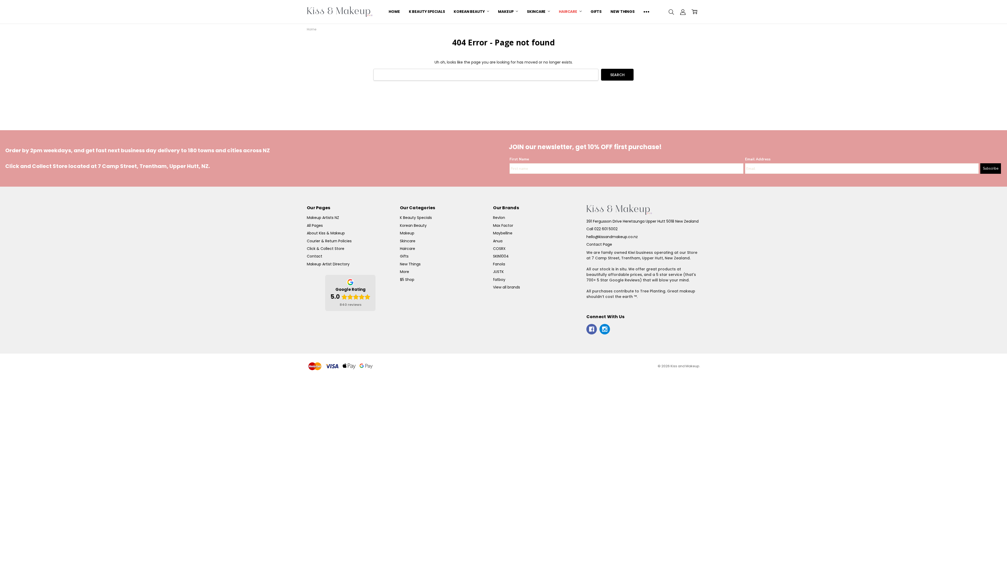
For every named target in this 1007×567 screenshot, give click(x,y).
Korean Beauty (469, 11)
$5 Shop (407, 279)
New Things (622, 11)
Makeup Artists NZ (323, 217)
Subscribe (990, 168)
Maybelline (502, 233)
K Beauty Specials (427, 11)
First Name (519, 159)
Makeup (506, 11)
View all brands (506, 287)
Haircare (568, 11)
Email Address (757, 159)
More (404, 271)
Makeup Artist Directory (328, 264)
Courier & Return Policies (329, 241)
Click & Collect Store (325, 248)
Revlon (499, 217)
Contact (314, 256)
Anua (497, 241)
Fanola (499, 264)
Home (394, 11)
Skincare (536, 11)
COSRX (499, 248)
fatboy (499, 279)
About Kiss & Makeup (326, 233)
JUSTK (498, 271)
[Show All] (646, 12)
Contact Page (599, 244)
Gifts (596, 11)
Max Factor (503, 225)
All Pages (315, 225)
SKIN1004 (501, 256)
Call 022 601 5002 (602, 229)
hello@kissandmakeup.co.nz (612, 236)
